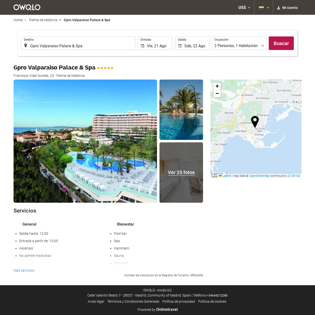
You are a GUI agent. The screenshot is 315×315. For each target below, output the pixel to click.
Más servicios (24, 270)
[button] (244, 7)
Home (18, 20)
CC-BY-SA (294, 176)
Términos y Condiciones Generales (133, 301)
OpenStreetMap (259, 176)
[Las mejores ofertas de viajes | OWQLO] (27, 7)
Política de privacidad (178, 301)
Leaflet (226, 176)
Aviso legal (96, 301)
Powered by (158, 310)
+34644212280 (217, 295)
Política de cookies (212, 301)
